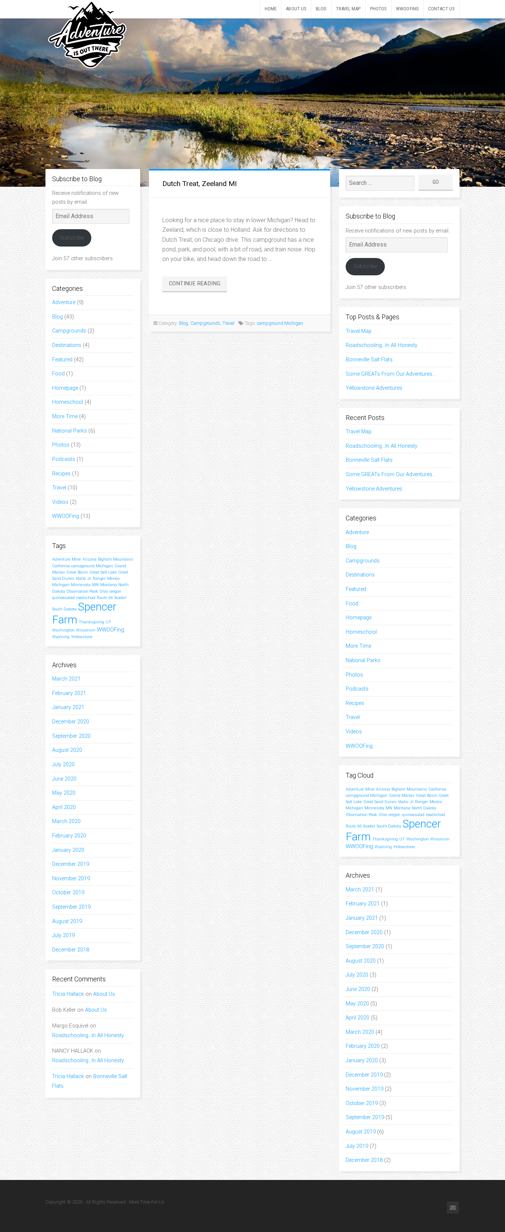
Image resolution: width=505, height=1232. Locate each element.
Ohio (103, 591)
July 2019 (63, 935)
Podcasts (63, 459)
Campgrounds (69, 331)
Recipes (61, 474)
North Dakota (424, 808)
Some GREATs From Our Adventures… (390, 474)
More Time (65, 416)
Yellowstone (81, 636)
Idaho (81, 578)
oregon (115, 591)
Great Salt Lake (103, 572)
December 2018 (70, 950)
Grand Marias (401, 795)
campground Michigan (92, 566)
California (61, 566)
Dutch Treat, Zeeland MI (199, 183)
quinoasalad (63, 597)
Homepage (65, 388)
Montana (108, 584)
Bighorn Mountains (115, 559)
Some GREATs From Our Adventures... (390, 374)
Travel (59, 488)
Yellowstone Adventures (374, 388)
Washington (63, 630)
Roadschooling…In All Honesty (88, 1035)
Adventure (63, 302)
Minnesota (81, 584)
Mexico (113, 578)
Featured (62, 360)
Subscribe (72, 238)
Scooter (120, 597)
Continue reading (198, 285)
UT (108, 622)
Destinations (66, 345)
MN (95, 584)
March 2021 (66, 679)
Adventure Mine (66, 559)
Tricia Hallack (68, 994)
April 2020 (64, 807)
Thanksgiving (91, 622)
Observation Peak (82, 591)
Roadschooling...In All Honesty (381, 345)
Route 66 (105, 597)
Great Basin (77, 572)
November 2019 (71, 878)
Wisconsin (85, 630)
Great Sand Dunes (380, 801)
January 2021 (68, 707)
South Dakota (64, 609)
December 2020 (70, 722)
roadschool (85, 597)
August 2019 (67, 921)
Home (271, 8)
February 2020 (69, 836)
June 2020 (64, 779)
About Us (296, 8)
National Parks (69, 431)
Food (58, 374)
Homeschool (67, 402)
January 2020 (68, 850)
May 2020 (63, 793)
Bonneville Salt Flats (369, 360)
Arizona (89, 559)
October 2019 (68, 892)
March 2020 (66, 821)
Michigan (61, 584)
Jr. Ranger (96, 578)
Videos (60, 502)
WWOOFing (407, 8)
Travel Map (348, 8)
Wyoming (61, 636)
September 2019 (71, 907)
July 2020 (63, 764)
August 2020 (67, 750)
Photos (378, 8)
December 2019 (70, 864)
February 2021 (69, 693)
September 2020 (71, 736)
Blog (321, 8)
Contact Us (441, 8)
